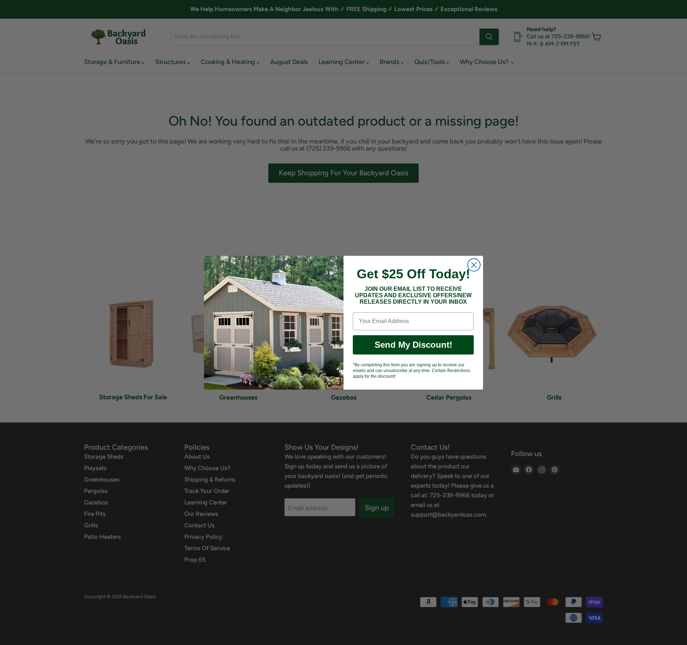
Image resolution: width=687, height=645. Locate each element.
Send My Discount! (413, 345)
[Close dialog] (474, 265)
